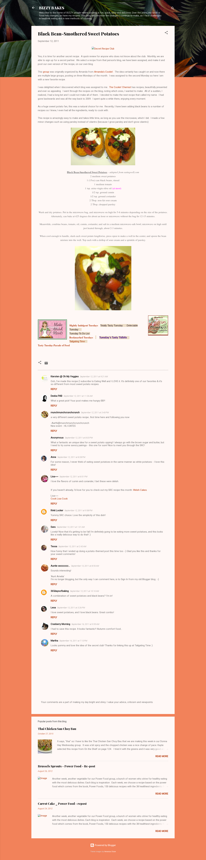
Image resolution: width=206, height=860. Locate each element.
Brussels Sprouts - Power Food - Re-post (66, 766)
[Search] (173, 9)
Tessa (54, 546)
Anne (53, 457)
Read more (161, 756)
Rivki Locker (57, 510)
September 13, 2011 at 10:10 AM (84, 591)
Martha (54, 640)
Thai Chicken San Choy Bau (57, 729)
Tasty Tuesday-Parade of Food (54, 345)
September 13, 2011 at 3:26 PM (71, 607)
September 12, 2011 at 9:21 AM (94, 376)
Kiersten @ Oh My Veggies (65, 376)
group (46, 71)
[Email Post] (46, 364)
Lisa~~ (54, 476)
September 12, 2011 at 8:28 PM (71, 457)
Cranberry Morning (60, 624)
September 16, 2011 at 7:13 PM (73, 640)
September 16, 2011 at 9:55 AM (85, 624)
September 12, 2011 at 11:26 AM (78, 396)
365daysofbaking (60, 591)
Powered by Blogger (105, 845)
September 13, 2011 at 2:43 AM (72, 546)
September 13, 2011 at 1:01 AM (71, 527)
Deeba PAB (56, 395)
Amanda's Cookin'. (103, 71)
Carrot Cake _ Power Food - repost (62, 804)
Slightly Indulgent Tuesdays (83, 325)
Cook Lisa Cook (59, 498)
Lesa (53, 607)
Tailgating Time (77, 341)
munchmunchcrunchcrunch (65, 412)
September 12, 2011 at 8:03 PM (79, 438)
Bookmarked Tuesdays (81, 337)
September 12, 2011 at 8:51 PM (73, 476)
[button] (166, 33)
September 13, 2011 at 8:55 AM (85, 566)
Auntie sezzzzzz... (60, 565)
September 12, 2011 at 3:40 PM (95, 412)
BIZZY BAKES (51, 7)
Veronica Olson (110, 852)
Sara (53, 526)
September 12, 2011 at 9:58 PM (78, 510)
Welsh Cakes (140, 490)
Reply (54, 389)
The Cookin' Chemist (120, 87)
